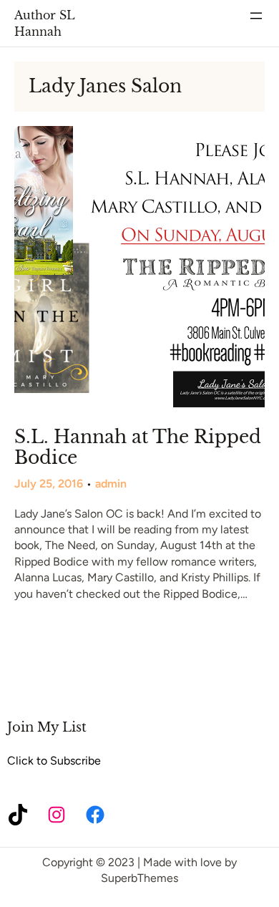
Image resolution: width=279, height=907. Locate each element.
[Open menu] (256, 15)
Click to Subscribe (54, 760)
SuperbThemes (139, 878)
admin (111, 483)
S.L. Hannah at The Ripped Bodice (137, 448)
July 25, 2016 (48, 483)
